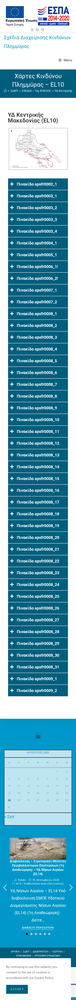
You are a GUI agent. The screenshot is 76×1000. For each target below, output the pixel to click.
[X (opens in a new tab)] (32, 30)
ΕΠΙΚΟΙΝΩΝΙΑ (23, 955)
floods (22, 880)
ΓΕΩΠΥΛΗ (57, 951)
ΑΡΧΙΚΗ (15, 951)
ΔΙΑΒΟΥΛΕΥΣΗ (40, 951)
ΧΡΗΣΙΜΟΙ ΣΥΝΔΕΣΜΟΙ (47, 955)
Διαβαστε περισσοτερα (38, 927)
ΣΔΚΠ (26, 951)
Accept (17, 989)
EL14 (18, 883)
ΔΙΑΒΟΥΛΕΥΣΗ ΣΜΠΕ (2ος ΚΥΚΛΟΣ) (43, 883)
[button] (38, 736)
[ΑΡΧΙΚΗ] (5, 90)
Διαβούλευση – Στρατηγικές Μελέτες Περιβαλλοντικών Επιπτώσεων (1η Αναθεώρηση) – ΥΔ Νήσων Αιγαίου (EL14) (38, 867)
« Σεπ (9, 816)
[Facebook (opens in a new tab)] (37, 30)
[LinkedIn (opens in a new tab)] (42, 30)
